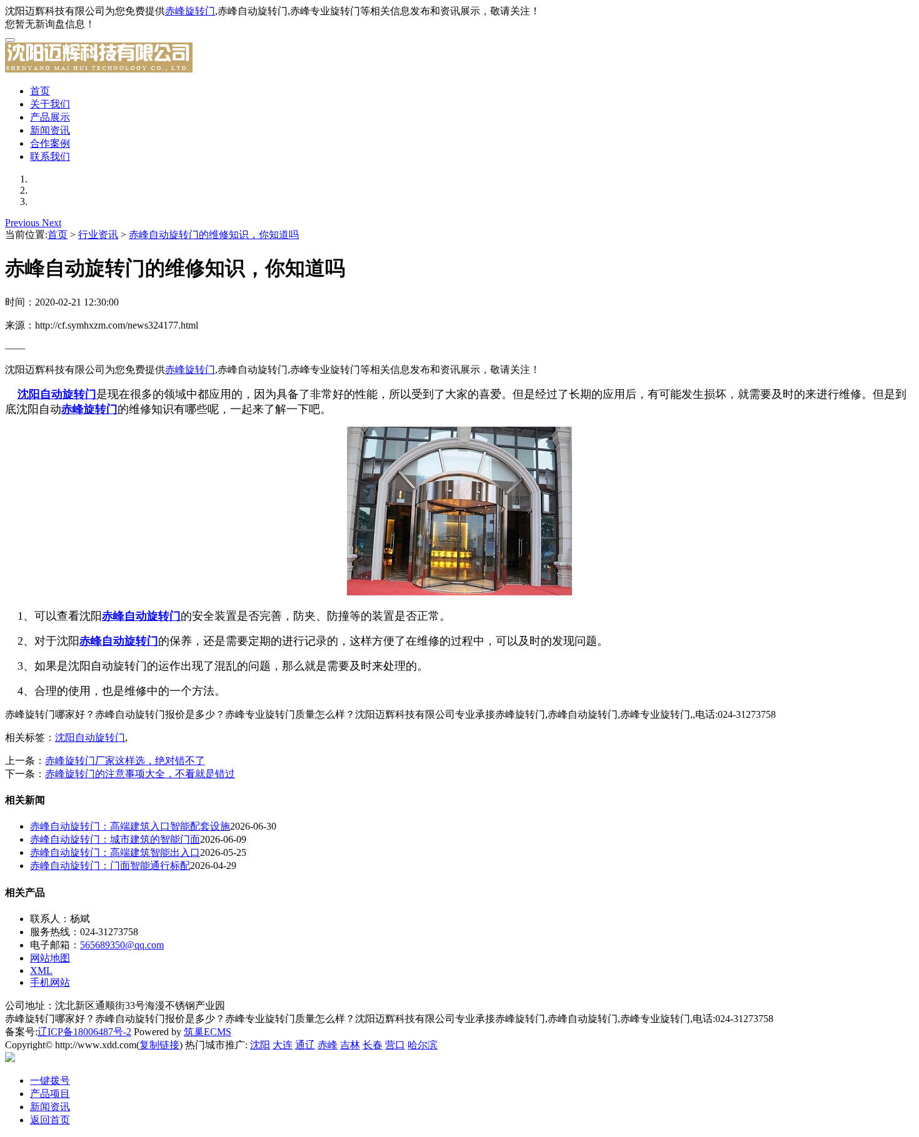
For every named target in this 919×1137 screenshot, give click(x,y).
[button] (23, 222)
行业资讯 (98, 234)
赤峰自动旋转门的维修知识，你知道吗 (214, 234)
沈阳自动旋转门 (90, 737)
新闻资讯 (50, 130)
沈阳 (260, 1045)
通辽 (305, 1045)
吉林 (350, 1045)
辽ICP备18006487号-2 (84, 1031)
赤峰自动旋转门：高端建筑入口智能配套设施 (130, 826)
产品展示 (50, 117)
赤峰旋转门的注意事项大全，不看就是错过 (140, 773)
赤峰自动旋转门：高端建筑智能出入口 (115, 852)
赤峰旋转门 (190, 11)
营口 (395, 1045)
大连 (283, 1045)
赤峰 (328, 1045)
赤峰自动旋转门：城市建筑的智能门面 (115, 839)
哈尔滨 (423, 1045)
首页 (40, 91)
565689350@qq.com (122, 945)
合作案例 (50, 143)
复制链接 (159, 1045)
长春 (373, 1045)
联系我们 (50, 156)
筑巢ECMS (207, 1031)
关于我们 (50, 104)
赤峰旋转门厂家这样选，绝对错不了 (125, 760)
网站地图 (50, 958)
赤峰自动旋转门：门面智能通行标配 (110, 865)
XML (41, 970)
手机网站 (50, 982)
